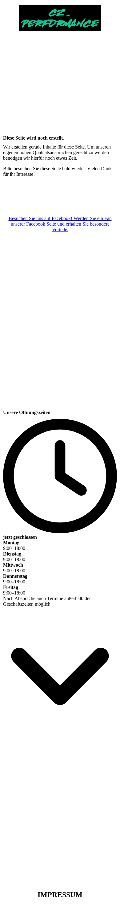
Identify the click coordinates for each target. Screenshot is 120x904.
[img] (60, 15)
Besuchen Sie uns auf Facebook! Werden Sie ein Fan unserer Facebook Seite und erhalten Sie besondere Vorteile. (60, 224)
